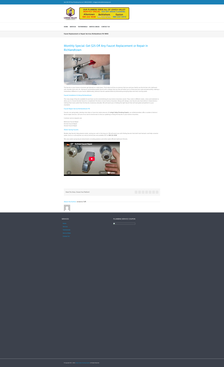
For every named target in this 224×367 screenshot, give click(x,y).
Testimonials (66, 230)
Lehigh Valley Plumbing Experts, (119, 112)
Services (65, 226)
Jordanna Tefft (81, 202)
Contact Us (66, 236)
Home (64, 223)
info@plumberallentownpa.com (102, 2)
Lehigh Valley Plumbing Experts (83, 363)
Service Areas (67, 233)
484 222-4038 (113, 135)
